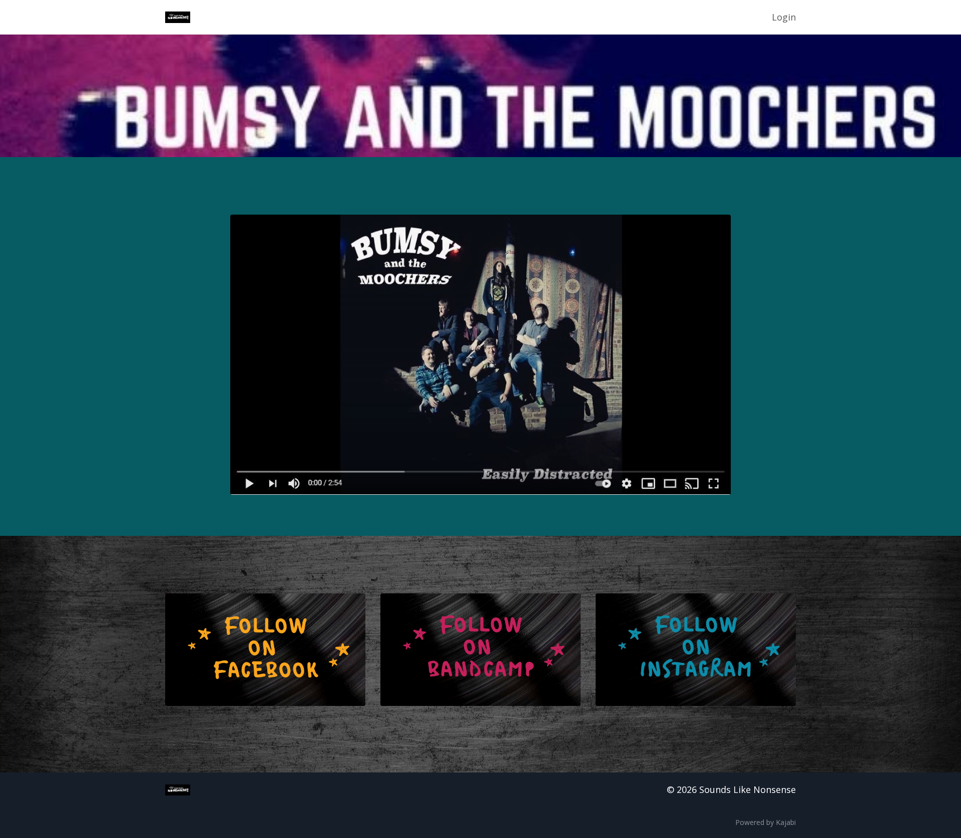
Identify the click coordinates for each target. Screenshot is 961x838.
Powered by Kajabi (765, 822)
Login (784, 17)
